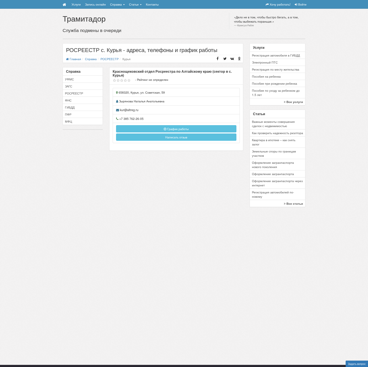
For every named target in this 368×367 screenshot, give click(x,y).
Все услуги (294, 102)
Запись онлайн (95, 4)
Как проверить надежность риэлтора (277, 133)
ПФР (68, 114)
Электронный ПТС (265, 62)
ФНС (68, 100)
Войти (301, 4)
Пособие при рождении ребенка (274, 83)
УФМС (69, 79)
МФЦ (68, 121)
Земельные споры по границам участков (274, 153)
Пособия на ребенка (266, 76)
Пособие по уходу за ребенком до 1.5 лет (276, 92)
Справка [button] (116, 4)
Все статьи (294, 203)
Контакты (152, 4)
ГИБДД (70, 107)
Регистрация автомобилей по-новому (273, 194)
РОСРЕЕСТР (74, 93)
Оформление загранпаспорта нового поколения (273, 164)
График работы (177, 129)
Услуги (76, 4)
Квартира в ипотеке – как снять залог (273, 142)
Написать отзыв (176, 137)
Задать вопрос (357, 364)
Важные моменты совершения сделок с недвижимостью (273, 123)
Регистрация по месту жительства (275, 69)
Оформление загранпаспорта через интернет (277, 183)
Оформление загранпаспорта (273, 174)
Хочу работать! (279, 4)
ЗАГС (68, 86)
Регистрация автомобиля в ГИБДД (276, 55)
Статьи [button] (134, 4)
